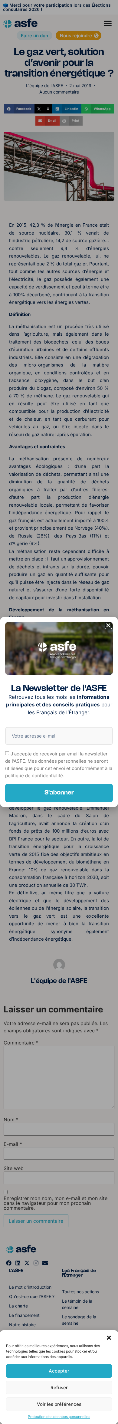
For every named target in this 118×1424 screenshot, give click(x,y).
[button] (109, 1338)
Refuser (59, 1387)
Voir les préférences (59, 1404)
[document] (59, 712)
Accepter (59, 1371)
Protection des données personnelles (59, 1416)
